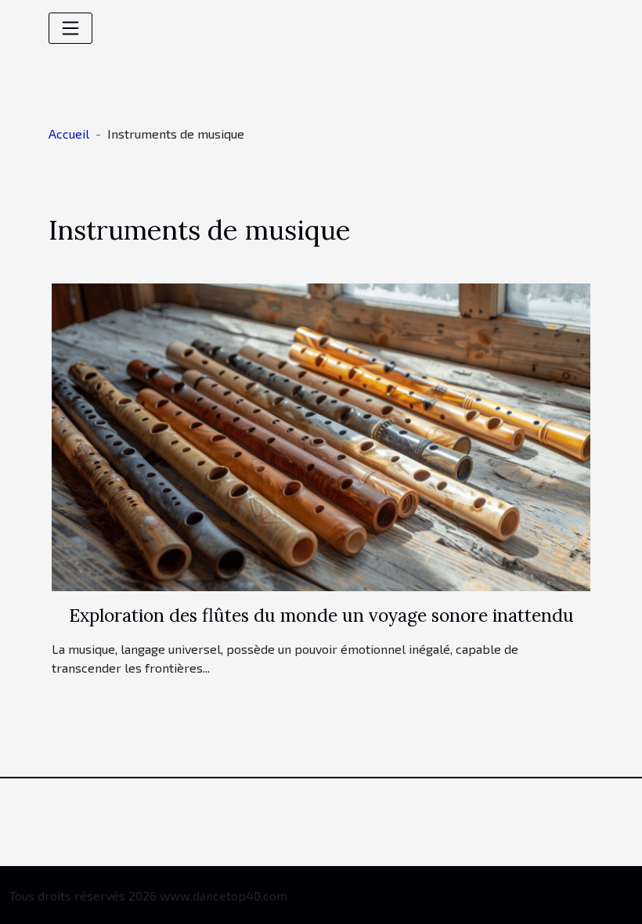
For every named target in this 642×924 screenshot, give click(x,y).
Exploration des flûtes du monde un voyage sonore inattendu (321, 615)
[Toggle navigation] (70, 28)
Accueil (69, 133)
